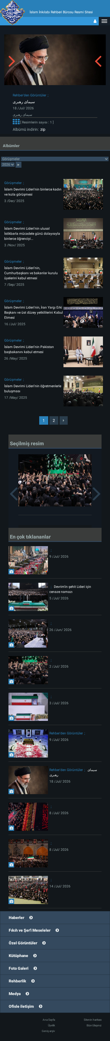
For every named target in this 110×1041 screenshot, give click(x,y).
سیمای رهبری (24, 101)
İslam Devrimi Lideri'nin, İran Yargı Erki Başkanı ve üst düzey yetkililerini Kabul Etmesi (33, 312)
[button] (104, 21)
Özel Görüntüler (23, 943)
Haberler (16, 917)
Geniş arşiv (48, 1031)
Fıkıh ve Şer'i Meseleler (29, 930)
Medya (15, 993)
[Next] (64, 420)
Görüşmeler (13, 183)
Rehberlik (17, 981)
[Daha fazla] (16, 123)
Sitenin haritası (93, 1019)
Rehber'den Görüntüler (29, 95)
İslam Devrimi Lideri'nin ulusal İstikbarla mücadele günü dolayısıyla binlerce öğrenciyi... (32, 234)
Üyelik (51, 1025)
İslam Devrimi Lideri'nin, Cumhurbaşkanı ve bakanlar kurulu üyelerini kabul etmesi (31, 273)
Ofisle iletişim (21, 1006)
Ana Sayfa (49, 1019)
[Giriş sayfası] (95, 21)
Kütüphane (18, 955)
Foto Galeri (18, 968)
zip (42, 129)
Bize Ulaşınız (94, 1025)
